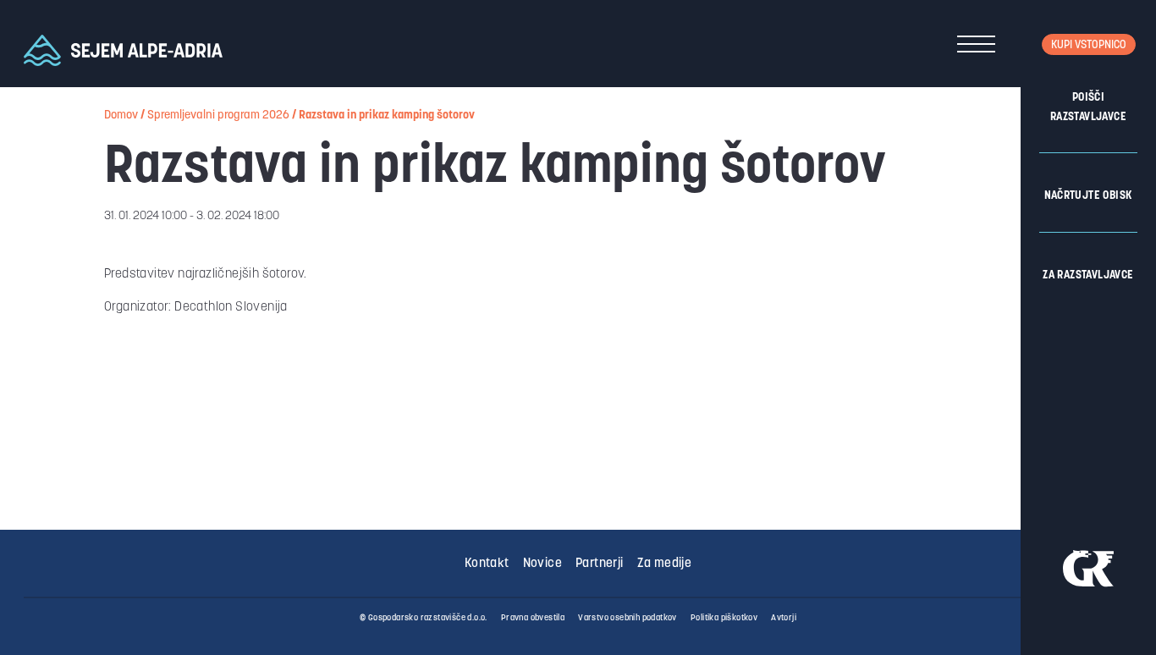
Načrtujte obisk (1088, 195)
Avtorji (783, 618)
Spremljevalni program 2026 (218, 115)
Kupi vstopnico (1088, 45)
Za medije (664, 564)
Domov (121, 115)
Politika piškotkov (724, 618)
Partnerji (599, 564)
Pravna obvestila (532, 618)
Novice (542, 564)
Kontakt (487, 564)
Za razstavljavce (1088, 275)
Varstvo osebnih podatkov (627, 618)
